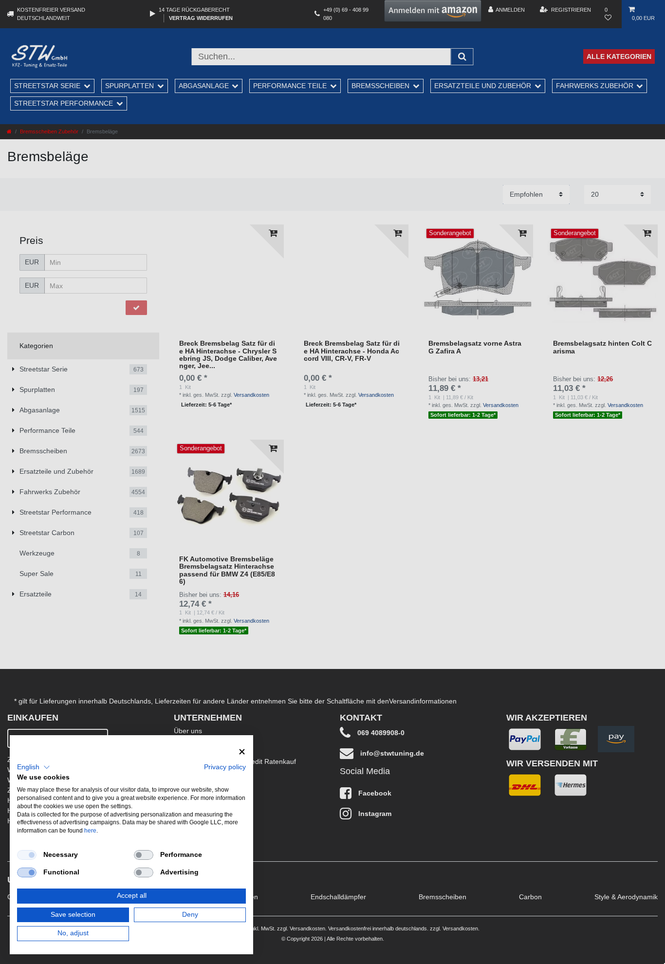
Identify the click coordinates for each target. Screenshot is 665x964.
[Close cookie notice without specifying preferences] (242, 752)
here (90, 830)
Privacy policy (225, 767)
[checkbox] (27, 855)
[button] (33, 767)
